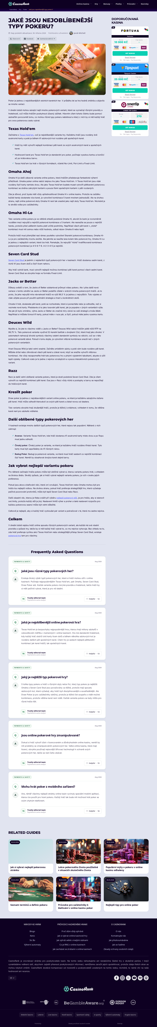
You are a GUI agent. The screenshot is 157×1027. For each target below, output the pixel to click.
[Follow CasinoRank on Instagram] (122, 977)
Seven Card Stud (16, 260)
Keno (32, 935)
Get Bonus (130, 53)
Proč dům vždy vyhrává (72, 931)
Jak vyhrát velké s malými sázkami (72, 940)
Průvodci (131, 4)
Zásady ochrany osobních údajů (118, 949)
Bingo (32, 931)
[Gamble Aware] (84, 1002)
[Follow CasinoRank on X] (128, 977)
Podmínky (38, 1023)
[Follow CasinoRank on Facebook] (116, 977)
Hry (96, 4)
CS (11, 978)
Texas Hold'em (27, 135)
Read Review (130, 57)
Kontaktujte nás (118, 935)
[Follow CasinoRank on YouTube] (134, 977)
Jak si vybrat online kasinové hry (72, 935)
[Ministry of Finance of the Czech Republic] (28, 1002)
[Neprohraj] (44, 1002)
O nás (118, 931)
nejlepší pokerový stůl (66, 498)
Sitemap (119, 1023)
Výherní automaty (32, 944)
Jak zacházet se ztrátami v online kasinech (72, 949)
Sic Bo (32, 940)
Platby (119, 4)
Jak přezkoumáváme (118, 940)
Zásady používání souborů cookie (79, 1023)
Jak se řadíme (118, 944)
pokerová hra (14, 535)
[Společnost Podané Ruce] (56, 1002)
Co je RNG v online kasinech (72, 944)
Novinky (145, 4)
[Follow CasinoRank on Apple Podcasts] (146, 977)
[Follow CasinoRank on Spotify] (140, 977)
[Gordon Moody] (118, 1002)
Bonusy (106, 4)
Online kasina (82, 4)
